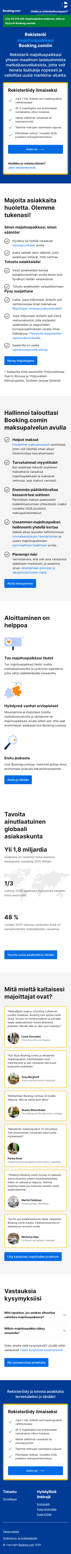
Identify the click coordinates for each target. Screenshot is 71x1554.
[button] (37, 21)
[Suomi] (65, 4)
